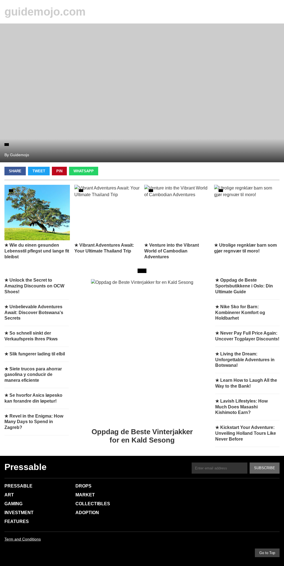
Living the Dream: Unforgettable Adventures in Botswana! (245, 360)
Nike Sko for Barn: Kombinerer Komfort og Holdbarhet (240, 312)
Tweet (38, 171)
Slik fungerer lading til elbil (37, 354)
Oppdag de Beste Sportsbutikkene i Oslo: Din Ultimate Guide (244, 286)
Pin (59, 171)
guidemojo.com (45, 12)
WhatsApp (83, 171)
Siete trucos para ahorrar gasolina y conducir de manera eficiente (33, 375)
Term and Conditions (22, 539)
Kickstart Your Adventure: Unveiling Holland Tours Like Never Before (245, 433)
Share (15, 171)
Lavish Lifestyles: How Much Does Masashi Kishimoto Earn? (241, 407)
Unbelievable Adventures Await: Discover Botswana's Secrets (33, 312)
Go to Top (267, 553)
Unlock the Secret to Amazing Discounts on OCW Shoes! (34, 286)
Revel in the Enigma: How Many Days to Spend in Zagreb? (33, 422)
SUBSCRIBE (264, 468)
